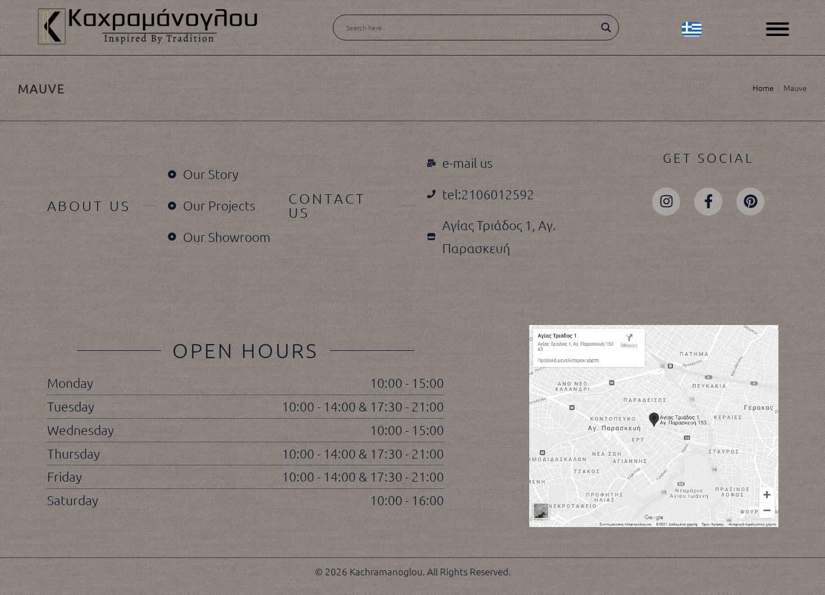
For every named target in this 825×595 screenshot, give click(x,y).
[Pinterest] (750, 201)
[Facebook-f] (708, 201)
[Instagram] (666, 201)
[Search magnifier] (606, 27)
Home (763, 87)
